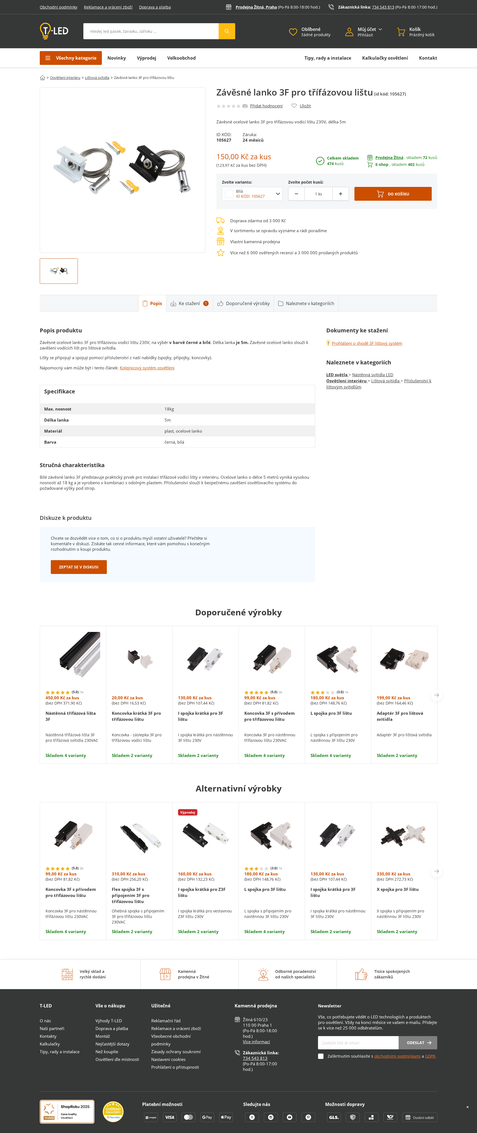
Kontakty (48, 1036)
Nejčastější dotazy (112, 1044)
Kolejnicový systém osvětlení (147, 367)
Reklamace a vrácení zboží (108, 7)
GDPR (430, 1056)
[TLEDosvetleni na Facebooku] (252, 1120)
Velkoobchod (181, 58)
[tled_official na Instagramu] (271, 1120)
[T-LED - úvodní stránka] (54, 31)
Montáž (103, 1036)
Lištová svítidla (97, 77)
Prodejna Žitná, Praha (256, 7)
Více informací (256, 1041)
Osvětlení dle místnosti (117, 1059)
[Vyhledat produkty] (227, 31)
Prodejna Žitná (389, 157)
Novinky (116, 58)
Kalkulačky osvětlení (385, 58)
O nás (45, 1020)
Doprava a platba (155, 7)
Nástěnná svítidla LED (372, 374)
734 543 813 (383, 7)
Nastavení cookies (168, 1059)
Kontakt (428, 58)
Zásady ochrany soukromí (176, 1051)
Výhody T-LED (109, 1020)
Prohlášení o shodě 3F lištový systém (367, 343)
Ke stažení (193, 303)
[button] (351, 33)
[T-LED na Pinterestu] (308, 1120)
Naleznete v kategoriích (310, 303)
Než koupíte (107, 1051)
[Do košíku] (393, 194)
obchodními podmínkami (397, 1056)
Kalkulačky (50, 1044)
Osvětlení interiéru (65, 77)
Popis (156, 303)
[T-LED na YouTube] (290, 1120)
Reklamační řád (166, 1020)
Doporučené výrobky (248, 303)
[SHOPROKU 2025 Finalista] (71, 1112)
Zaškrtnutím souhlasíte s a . (382, 1056)
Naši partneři (52, 1028)
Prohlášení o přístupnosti (175, 1067)
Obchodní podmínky (58, 7)
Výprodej (146, 58)
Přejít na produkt (73, 741)
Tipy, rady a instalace (327, 58)
